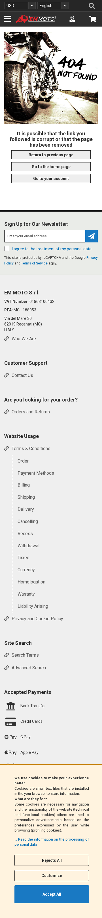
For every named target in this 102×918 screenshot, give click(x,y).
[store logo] (36, 19)
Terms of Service (34, 263)
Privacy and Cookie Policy (37, 618)
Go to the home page (51, 166)
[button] (20, 5)
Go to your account (51, 178)
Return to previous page (51, 155)
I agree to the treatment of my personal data (52, 249)
